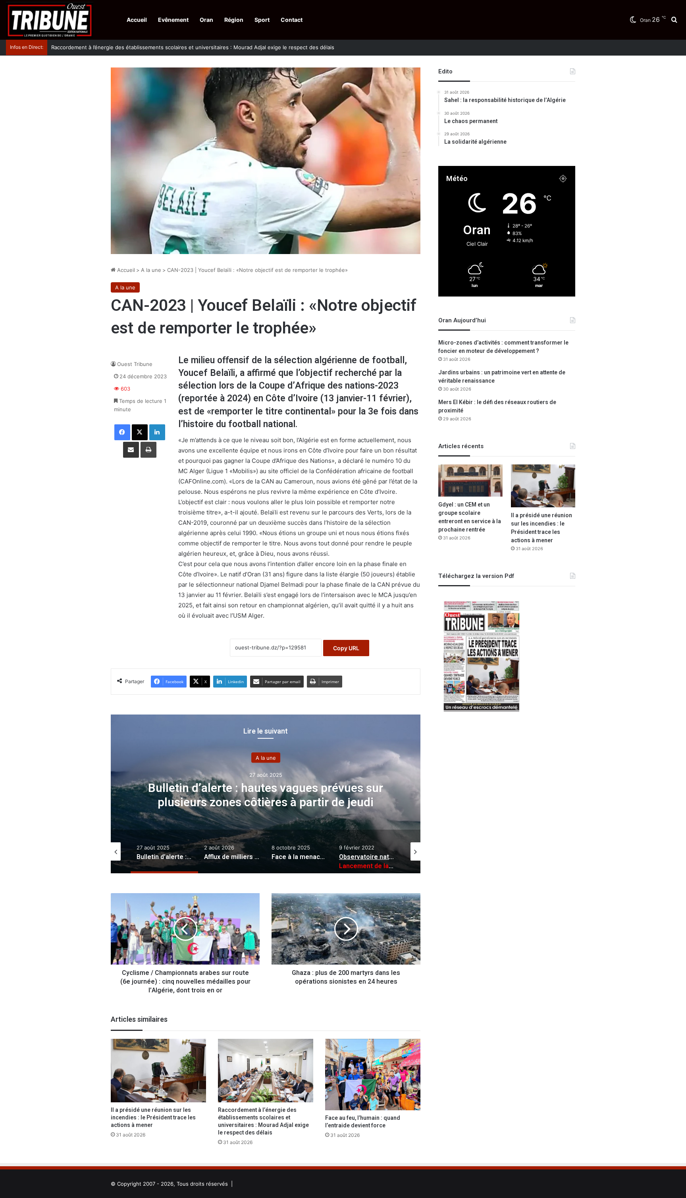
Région (233, 19)
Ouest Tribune (134, 364)
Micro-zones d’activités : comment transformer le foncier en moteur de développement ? (503, 347)
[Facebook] (122, 432)
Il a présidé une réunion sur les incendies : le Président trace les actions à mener (153, 1117)
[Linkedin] (157, 432)
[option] (265, 794)
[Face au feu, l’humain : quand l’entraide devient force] (372, 1074)
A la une (151, 270)
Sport (262, 19)
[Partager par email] (131, 450)
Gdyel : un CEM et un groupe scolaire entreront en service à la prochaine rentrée (469, 517)
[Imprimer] (148, 450)
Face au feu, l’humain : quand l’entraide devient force (362, 1122)
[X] (140, 432)
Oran (206, 19)
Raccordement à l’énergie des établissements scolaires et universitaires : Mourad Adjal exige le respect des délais (184, 47)
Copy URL (346, 648)
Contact (292, 19)
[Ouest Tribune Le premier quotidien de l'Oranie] (49, 20)
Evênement (173, 19)
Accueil (137, 19)
